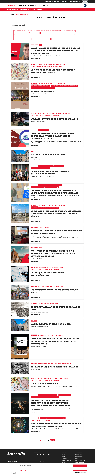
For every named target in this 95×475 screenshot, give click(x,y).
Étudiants (47, 39)
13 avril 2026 (34, 286)
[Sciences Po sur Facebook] (40, 454)
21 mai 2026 (33, 165)
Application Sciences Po (79, 462)
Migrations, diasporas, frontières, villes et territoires (54, 32)
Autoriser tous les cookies (80, 465)
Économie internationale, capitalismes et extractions (26, 34)
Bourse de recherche (38, 39)
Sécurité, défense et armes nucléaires (68, 34)
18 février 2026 (34, 418)
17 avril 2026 (34, 227)
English (84, 1)
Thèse (53, 39)
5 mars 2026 (33, 378)
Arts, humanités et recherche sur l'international (42, 87)
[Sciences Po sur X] (37, 454)
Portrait (59, 39)
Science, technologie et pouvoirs (49, 34)
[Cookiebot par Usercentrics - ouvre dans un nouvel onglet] (13, 473)
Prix (41, 44)
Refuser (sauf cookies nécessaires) (80, 472)
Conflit (23, 39)
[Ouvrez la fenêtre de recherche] (79, 1)
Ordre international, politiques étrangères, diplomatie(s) (47, 30)
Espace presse (64, 458)
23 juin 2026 (33, 113)
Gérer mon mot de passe (80, 460)
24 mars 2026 (34, 303)
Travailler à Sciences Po (66, 460)
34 (46, 440)
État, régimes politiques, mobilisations (23, 30)
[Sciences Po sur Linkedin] (34, 454)
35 (48, 440)
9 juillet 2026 (34, 64)
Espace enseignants (79, 456)
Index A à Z (64, 456)
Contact (63, 454)
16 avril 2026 (34, 247)
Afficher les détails (23, 470)
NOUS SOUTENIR (73, 1)
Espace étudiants (78, 454)
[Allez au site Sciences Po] (11, 5)
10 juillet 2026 (34, 44)
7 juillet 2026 (34, 83)
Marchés (63, 462)
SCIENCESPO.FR (48, 1)
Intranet (76, 458)
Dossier (29, 39)
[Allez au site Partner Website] (85, 5)
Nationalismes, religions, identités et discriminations (26, 32)
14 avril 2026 (34, 267)
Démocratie (16, 39)
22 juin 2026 (33, 130)
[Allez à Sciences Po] (16, 453)
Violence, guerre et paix (69, 30)
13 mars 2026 (34, 320)
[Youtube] (48, 454)
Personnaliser (79, 469)
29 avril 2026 (34, 205)
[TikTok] (46, 454)
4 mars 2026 (34, 394)
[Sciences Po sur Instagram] (43, 454)
